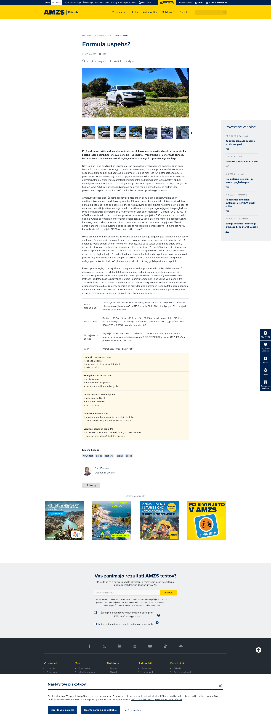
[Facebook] (89, 646)
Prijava (169, 592)
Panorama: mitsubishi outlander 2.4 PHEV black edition (240, 203)
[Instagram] (134, 646)
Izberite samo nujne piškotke (100, 710)
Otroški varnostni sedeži (87, 673)
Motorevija (87, 36)
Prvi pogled (147, 671)
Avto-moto (52, 671)
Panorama (146, 668)
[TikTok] (165, 646)
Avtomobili (99, 36)
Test (109, 36)
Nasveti (113, 671)
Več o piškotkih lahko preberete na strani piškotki (156, 699)
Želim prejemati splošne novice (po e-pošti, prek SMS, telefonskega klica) (127, 614)
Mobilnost (113, 663)
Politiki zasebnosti (152, 605)
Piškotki (177, 668)
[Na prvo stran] (54, 12)
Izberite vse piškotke (62, 710)
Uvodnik (51, 668)
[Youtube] (150, 646)
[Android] (180, 646)
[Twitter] (104, 646)
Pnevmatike (84, 668)
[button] (225, 12)
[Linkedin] (120, 646)
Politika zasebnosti (182, 671)
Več (227, 148)
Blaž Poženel (102, 468)
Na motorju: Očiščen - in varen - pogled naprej (239, 180)
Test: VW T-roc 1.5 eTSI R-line (242, 161)
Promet (113, 668)
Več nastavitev (133, 710)
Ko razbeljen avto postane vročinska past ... (240, 142)
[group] (88, 132)
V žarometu (51, 663)
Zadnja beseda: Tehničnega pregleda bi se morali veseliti (242, 225)
